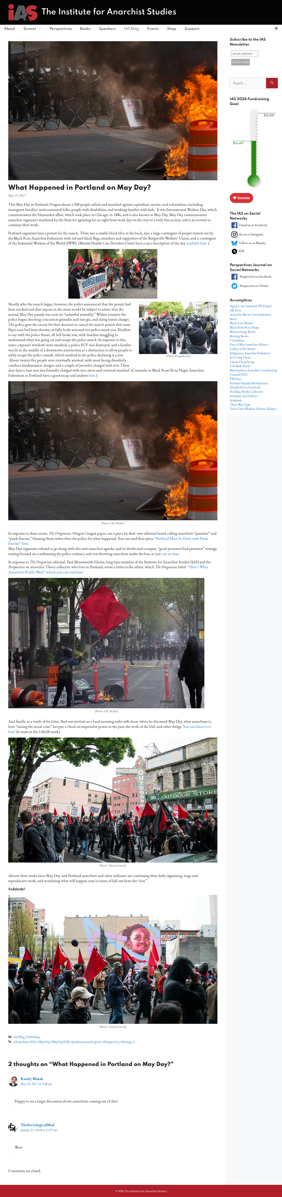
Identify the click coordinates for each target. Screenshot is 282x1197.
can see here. (170, 553)
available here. (197, 243)
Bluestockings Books (243, 332)
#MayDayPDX (60, 1042)
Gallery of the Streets (242, 349)
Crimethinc (237, 340)
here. (92, 375)
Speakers (107, 29)
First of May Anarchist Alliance (249, 344)
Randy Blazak (32, 1078)
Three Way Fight (240, 404)
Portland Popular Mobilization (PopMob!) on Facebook (249, 385)
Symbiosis (236, 400)
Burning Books (239, 336)
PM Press (235, 379)
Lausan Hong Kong (242, 362)
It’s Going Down (240, 357)
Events (153, 29)
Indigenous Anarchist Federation (250, 353)
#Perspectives (111, 1042)
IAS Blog (131, 29)
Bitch (233, 319)
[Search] (272, 83)
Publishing (33, 1037)
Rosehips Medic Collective (246, 391)
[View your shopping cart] (276, 29)
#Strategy (126, 1042)
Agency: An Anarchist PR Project (251, 306)
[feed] (234, 251)
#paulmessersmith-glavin (86, 1042)
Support (192, 29)
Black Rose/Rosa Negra (244, 327)
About (9, 29)
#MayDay (44, 1042)
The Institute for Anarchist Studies (108, 12)
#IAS (33, 1042)
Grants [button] (30, 29)
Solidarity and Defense (243, 396)
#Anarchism (21, 1042)
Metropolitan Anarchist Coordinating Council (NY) (253, 372)
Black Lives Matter (241, 323)
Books (85, 29)
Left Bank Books (240, 366)
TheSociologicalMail (37, 1124)
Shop (171, 29)
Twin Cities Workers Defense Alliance (253, 409)
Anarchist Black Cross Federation (250, 314)
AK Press (235, 310)
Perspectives (61, 29)
